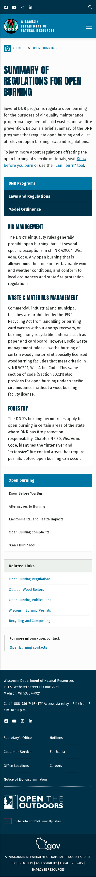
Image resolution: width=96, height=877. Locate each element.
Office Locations (16, 766)
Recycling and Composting (29, 621)
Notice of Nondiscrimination (25, 779)
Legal (64, 863)
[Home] (29, 26)
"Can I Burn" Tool (22, 545)
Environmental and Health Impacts (36, 519)
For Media (57, 752)
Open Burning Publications (30, 600)
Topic (21, 48)
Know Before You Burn (26, 493)
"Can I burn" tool (69, 165)
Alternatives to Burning (27, 506)
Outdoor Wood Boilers (26, 590)
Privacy (77, 863)
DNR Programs (22, 183)
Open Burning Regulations (29, 579)
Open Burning (44, 48)
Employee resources (48, 869)
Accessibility (46, 863)
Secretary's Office (18, 738)
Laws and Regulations (29, 196)
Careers (56, 766)
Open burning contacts (28, 647)
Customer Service (18, 752)
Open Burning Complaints (29, 532)
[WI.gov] (48, 845)
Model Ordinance (25, 209)
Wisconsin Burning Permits (30, 610)
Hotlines (56, 738)
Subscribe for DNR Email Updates (38, 821)
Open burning (21, 480)
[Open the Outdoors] (33, 803)
